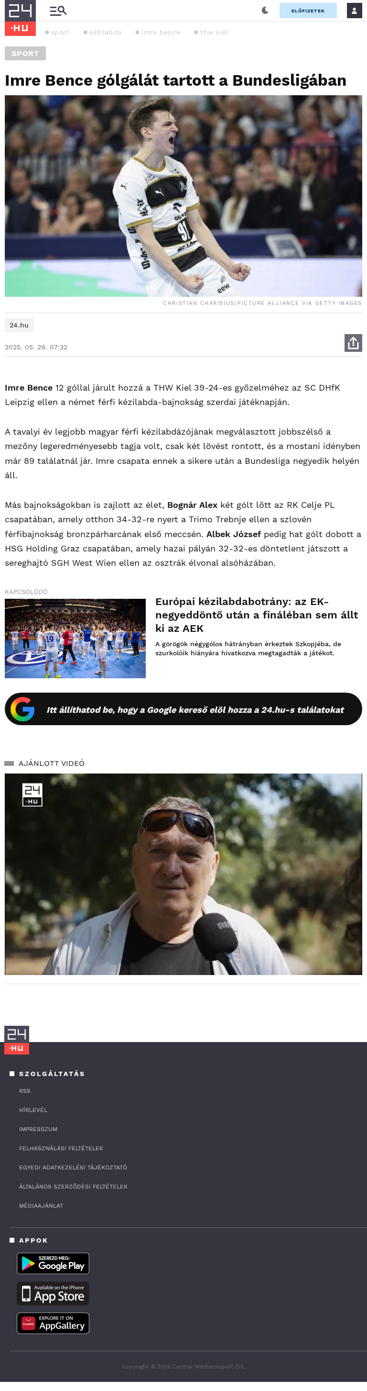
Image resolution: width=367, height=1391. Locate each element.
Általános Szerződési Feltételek (73, 1186)
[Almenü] (58, 11)
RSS (25, 1091)
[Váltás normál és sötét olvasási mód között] (265, 10)
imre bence (160, 32)
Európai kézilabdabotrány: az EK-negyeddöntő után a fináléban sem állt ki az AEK (256, 614)
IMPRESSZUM (38, 1129)
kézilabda (105, 32)
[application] (183, 874)
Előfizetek (308, 10)
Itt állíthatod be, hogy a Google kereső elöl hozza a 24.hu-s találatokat (195, 710)
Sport (25, 53)
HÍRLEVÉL (33, 1110)
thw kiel (214, 32)
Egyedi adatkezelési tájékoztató (73, 1167)
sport (60, 32)
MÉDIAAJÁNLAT (41, 1205)
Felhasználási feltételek (61, 1148)
